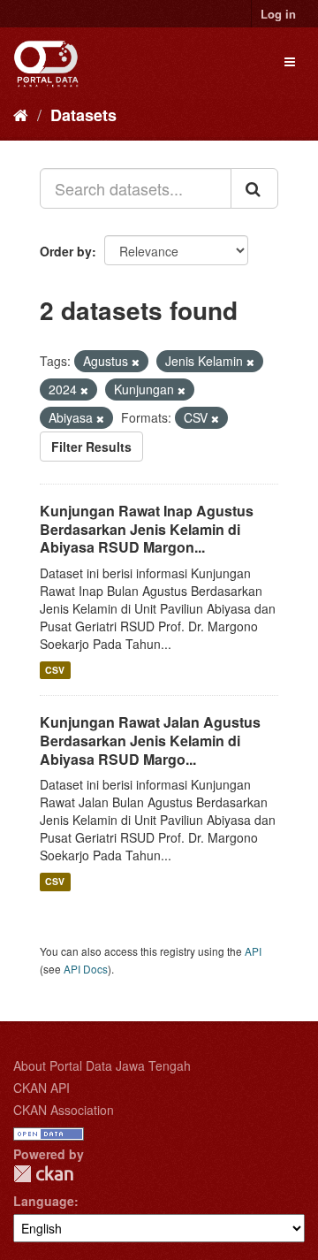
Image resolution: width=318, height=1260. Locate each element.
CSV (54, 669)
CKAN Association (63, 1110)
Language (43, 1201)
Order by (66, 251)
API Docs (86, 968)
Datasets (83, 114)
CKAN (43, 1174)
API (253, 950)
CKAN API (41, 1087)
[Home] (20, 114)
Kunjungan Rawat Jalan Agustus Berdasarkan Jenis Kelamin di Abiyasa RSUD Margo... (150, 740)
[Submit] (254, 188)
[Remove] (136, 362)
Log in (278, 13)
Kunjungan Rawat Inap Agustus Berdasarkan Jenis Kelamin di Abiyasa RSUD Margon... (147, 529)
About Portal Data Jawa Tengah (102, 1065)
